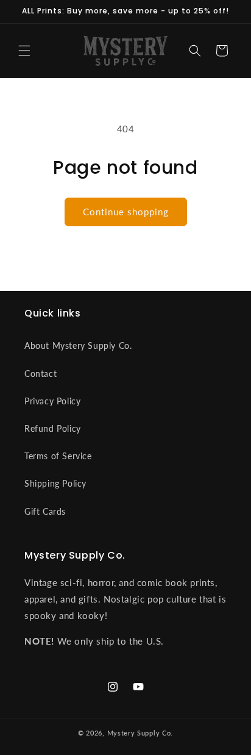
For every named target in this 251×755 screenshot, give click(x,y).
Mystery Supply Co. (140, 733)
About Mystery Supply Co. (78, 345)
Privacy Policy (52, 401)
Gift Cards (45, 511)
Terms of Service (58, 456)
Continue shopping (126, 211)
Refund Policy (52, 428)
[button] (24, 50)
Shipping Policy (55, 483)
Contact (40, 373)
